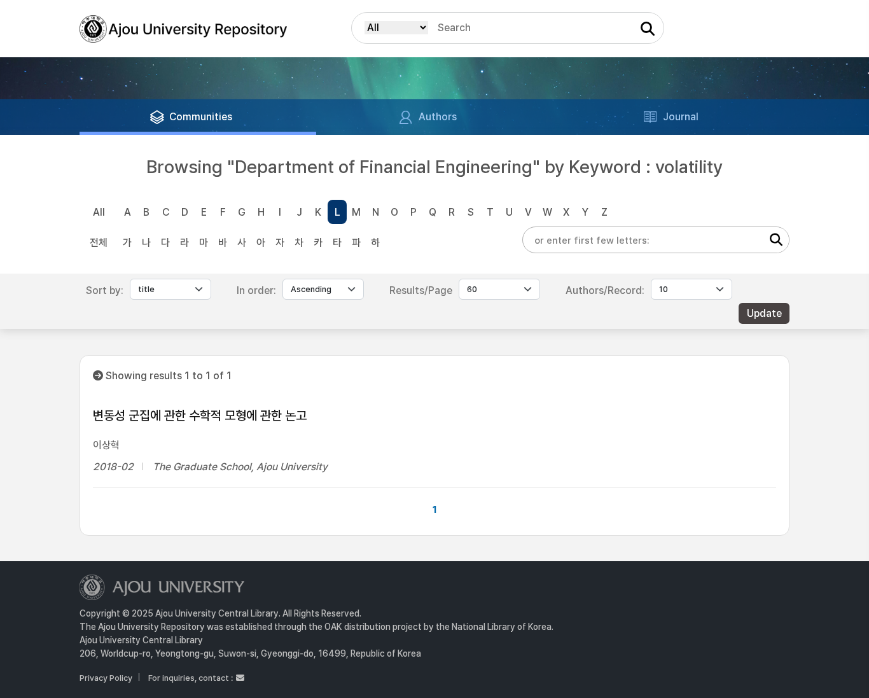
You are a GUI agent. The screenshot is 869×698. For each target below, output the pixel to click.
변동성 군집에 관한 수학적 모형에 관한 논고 (200, 415)
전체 (99, 243)
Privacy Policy (106, 678)
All (99, 212)
